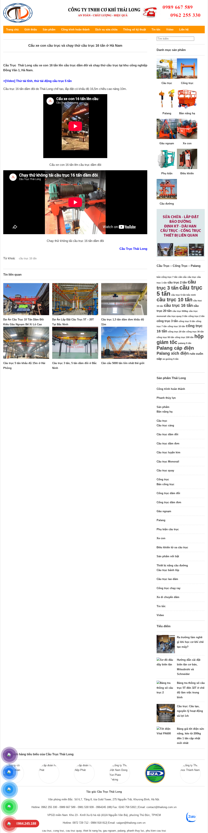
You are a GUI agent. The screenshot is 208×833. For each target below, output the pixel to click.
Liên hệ (183, 29)
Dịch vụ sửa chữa (106, 29)
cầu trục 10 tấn (174, 299)
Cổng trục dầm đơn (169, 502)
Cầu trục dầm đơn (168, 443)
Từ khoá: (9, 258)
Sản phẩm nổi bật (168, 556)
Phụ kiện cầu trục (168, 529)
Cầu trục (162, 420)
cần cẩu (182, 277)
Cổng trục (163, 479)
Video (169, 29)
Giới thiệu (30, 29)
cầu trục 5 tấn (179, 290)
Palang (161, 520)
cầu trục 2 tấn (177, 282)
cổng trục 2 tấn (196, 316)
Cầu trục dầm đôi (167, 434)
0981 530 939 (86, 807)
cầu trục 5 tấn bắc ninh (183, 295)
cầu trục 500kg (180, 311)
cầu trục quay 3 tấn (177, 316)
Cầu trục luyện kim (168, 452)
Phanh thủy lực (166, 397)
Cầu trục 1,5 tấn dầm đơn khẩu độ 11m (122, 322)
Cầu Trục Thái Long (18, 13)
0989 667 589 (67, 807)
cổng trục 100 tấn (184, 337)
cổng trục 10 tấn (176, 326)
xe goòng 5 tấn (170, 359)
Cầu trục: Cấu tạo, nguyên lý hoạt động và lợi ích (190, 711)
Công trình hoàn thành (75, 29)
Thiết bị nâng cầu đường (172, 565)
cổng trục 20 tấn (176, 331)
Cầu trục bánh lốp (168, 570)
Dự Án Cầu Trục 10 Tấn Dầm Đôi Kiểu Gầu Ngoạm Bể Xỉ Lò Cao (23, 322)
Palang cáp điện (175, 348)
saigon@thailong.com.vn (130, 822)
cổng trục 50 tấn (165, 337)
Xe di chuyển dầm (168, 597)
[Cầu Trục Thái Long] (133, 11)
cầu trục (191, 277)
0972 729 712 (80, 822)
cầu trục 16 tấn (28, 258)
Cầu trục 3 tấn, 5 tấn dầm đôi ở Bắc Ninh (74, 365)
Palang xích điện (173, 353)
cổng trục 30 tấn (195, 331)
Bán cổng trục (165, 484)
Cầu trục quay (165, 470)
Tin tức (156, 29)
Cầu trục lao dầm (167, 579)
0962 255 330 (49, 807)
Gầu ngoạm (164, 511)
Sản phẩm (49, 29)
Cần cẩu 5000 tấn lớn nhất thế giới (122, 363)
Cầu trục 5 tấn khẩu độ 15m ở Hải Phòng (24, 365)
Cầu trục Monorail (168, 461)
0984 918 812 (99, 822)
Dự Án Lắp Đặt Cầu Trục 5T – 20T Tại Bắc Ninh (73, 322)
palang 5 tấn (184, 343)
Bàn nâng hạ (164, 411)
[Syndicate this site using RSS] (202, 29)
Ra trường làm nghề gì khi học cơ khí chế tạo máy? (190, 642)
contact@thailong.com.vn (161, 807)
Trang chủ (12, 29)
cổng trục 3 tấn (167, 321)
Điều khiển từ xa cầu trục (172, 547)
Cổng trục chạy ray (168, 588)
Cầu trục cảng (165, 425)
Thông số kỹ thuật (134, 29)
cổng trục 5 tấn (187, 321)
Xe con (161, 538)
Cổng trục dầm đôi (168, 493)
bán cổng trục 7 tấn (167, 277)
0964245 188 (103, 807)
